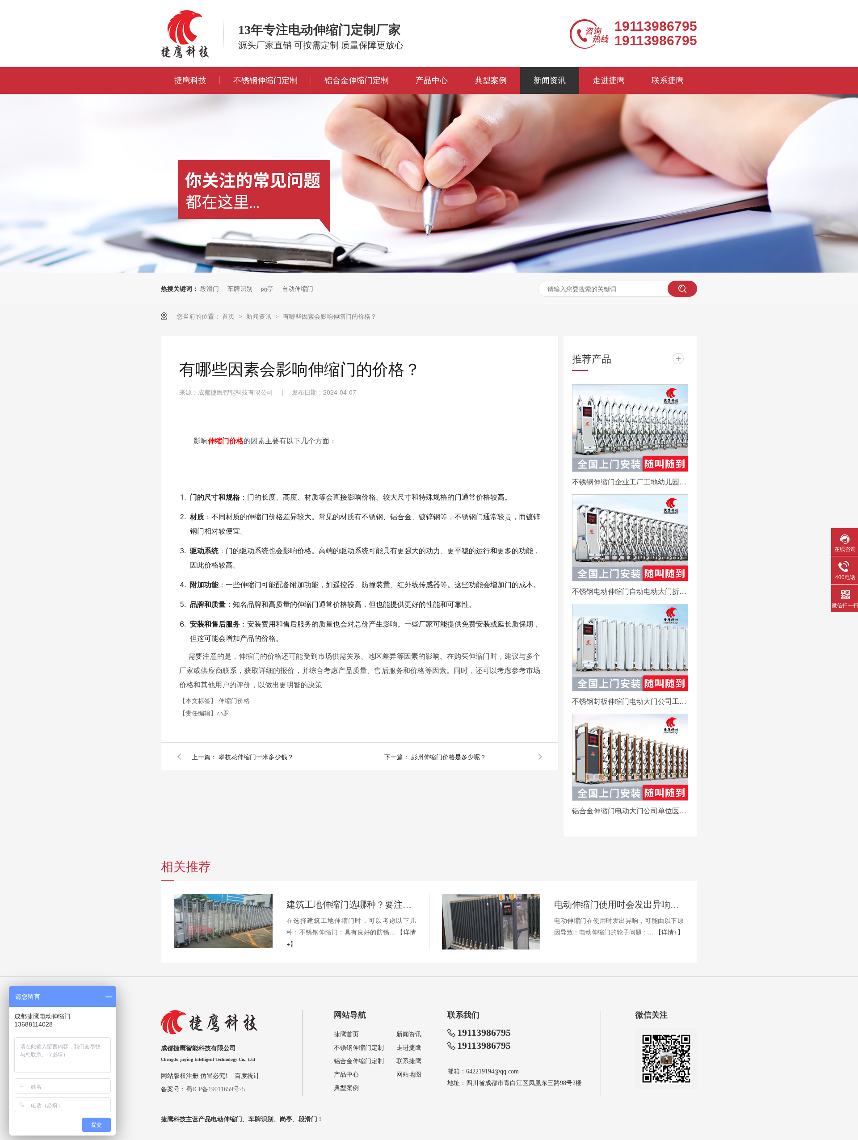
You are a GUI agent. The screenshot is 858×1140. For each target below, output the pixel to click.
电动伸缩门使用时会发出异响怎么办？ (619, 903)
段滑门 (209, 288)
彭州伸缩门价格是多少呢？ (448, 756)
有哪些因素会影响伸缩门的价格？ (330, 315)
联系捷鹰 (668, 80)
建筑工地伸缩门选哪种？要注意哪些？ (351, 903)
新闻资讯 (550, 80)
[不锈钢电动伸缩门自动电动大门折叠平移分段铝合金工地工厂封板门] (630, 538)
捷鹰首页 (346, 1034)
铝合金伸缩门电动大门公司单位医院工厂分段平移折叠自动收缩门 (630, 810)
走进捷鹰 (609, 80)
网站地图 (408, 1074)
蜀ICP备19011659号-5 (215, 1089)
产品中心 (432, 80)
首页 (229, 315)
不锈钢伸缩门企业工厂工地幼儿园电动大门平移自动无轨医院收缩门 (630, 481)
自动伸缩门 (297, 288)
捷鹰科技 (190, 80)
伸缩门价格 (234, 700)
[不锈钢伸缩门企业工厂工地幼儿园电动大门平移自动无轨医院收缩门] (630, 428)
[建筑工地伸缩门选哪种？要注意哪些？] (223, 921)
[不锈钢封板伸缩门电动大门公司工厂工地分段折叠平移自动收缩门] (630, 647)
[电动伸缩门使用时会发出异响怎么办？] (491, 922)
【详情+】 (669, 931)
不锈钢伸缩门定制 (265, 80)
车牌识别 (239, 288)
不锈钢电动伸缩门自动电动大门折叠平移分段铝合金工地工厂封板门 (630, 591)
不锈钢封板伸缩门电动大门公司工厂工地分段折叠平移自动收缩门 (630, 701)
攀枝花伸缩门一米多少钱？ (256, 756)
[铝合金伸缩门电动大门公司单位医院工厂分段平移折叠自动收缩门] (630, 757)
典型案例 (491, 80)
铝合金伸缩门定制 (356, 80)
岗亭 (267, 288)
